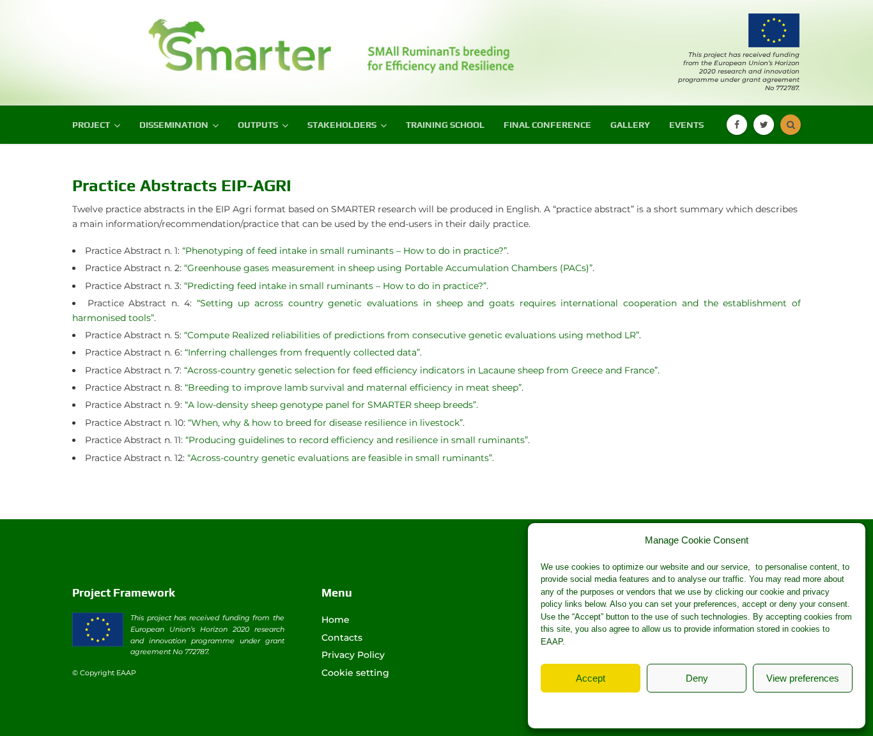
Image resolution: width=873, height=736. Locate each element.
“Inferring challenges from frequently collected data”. (303, 352)
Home (335, 619)
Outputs (258, 125)
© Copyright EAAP (104, 672)
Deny (697, 678)
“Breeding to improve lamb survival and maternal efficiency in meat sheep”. (354, 387)
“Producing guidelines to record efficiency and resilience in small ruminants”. (357, 440)
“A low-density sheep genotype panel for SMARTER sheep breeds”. (331, 405)
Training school (445, 125)
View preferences (802, 678)
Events (686, 125)
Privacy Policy (722, 707)
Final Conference (547, 125)
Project (91, 125)
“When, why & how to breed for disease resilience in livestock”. (326, 422)
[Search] (790, 124)
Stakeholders (341, 125)
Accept (590, 678)
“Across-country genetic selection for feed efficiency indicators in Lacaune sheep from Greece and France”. (422, 370)
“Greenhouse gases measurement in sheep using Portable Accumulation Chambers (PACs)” (388, 268)
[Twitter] (763, 124)
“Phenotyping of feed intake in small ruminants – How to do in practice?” (344, 250)
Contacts (341, 637)
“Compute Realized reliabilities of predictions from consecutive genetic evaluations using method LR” (411, 335)
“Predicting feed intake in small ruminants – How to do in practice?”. (336, 286)
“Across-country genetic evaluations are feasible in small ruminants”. (340, 458)
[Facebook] (737, 124)
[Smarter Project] (168, 40)
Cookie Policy (663, 707)
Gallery (630, 125)
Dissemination (173, 125)
